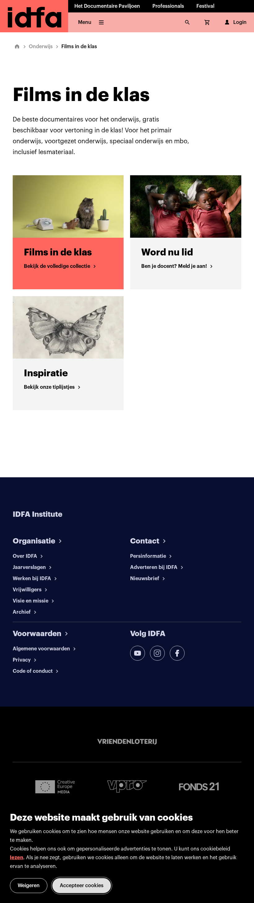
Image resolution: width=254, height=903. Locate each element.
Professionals (168, 6)
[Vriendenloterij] (127, 742)
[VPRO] (127, 786)
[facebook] (177, 653)
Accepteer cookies (81, 885)
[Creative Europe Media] (55, 786)
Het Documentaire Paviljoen (107, 6)
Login (240, 22)
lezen (16, 857)
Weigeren (29, 885)
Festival (205, 6)
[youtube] (137, 653)
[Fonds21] (199, 786)
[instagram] (157, 653)
